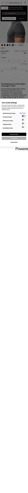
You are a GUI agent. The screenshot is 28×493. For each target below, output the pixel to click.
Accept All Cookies (14, 134)
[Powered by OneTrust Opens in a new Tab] (21, 148)
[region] (14, 296)
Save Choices (14, 138)
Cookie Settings (14, 142)
